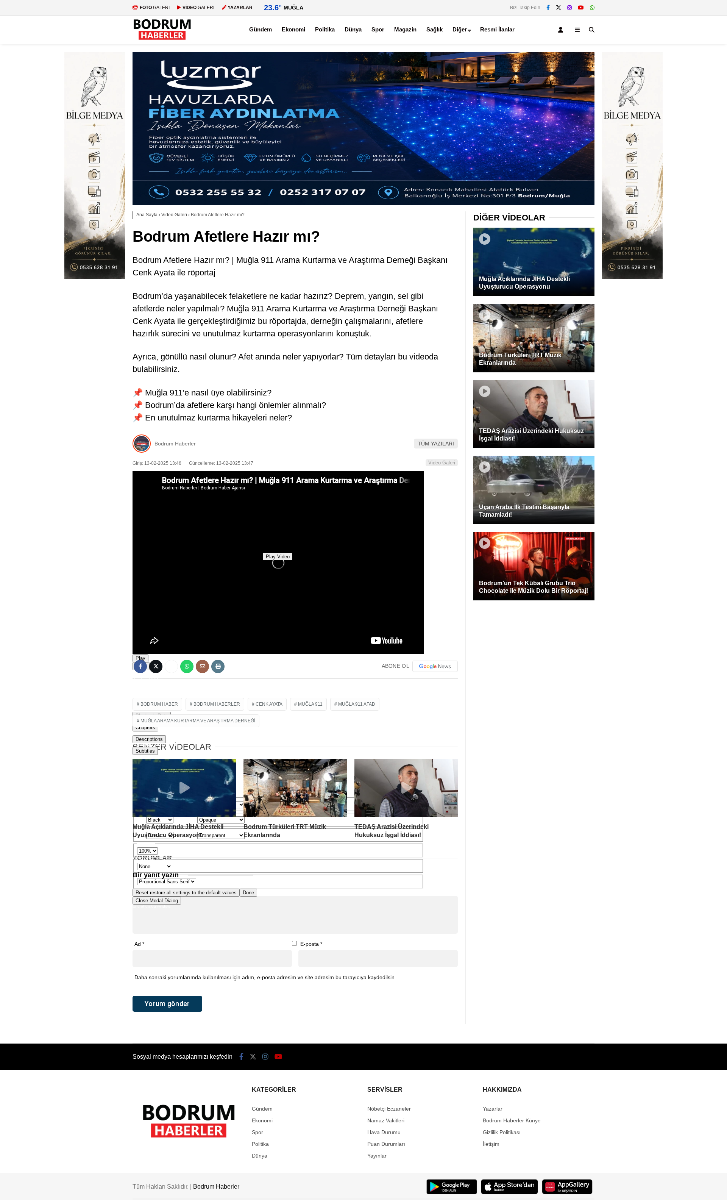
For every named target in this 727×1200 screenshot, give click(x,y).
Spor (377, 29)
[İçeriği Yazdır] (218, 666)
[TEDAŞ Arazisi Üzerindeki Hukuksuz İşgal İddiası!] (406, 788)
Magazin (405, 29)
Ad (139, 944)
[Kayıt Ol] (562, 30)
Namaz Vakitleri (385, 1120)
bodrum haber (159, 704)
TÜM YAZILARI (436, 444)
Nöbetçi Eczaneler (389, 1109)
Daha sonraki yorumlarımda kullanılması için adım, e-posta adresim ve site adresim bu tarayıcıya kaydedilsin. (265, 977)
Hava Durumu (384, 1132)
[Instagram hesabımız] (569, 8)
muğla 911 (310, 704)
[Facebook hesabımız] (548, 8)
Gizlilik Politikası (502, 1132)
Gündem (260, 29)
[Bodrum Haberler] (162, 40)
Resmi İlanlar (497, 29)
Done (248, 892)
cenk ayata (269, 704)
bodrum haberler (216, 704)
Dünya (353, 29)
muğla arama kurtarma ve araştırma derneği (197, 720)
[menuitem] (278, 757)
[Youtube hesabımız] (581, 8)
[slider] (278, 690)
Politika (325, 29)
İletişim (491, 1144)
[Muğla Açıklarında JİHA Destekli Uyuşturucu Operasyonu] (184, 788)
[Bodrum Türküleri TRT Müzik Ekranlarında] (295, 788)
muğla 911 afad (356, 704)
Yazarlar (492, 1109)
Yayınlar (377, 1156)
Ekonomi (293, 29)
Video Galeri (441, 463)
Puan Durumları (386, 1144)
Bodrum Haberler (175, 444)
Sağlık (434, 29)
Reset (186, 892)
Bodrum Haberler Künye (512, 1120)
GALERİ (155, 7)
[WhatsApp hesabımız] (592, 8)
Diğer (459, 29)
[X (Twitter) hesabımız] (558, 8)
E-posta (311, 944)
